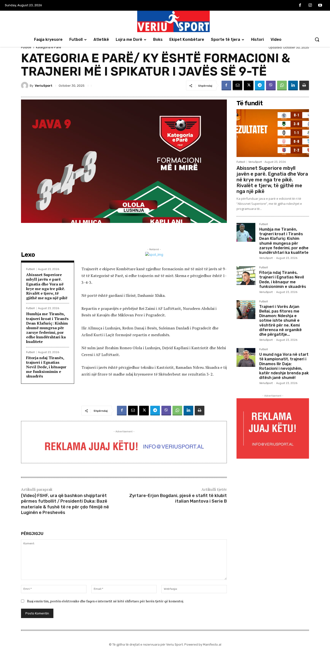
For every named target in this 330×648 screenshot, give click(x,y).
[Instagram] (310, 5)
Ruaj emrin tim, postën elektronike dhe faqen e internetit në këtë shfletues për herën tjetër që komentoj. (105, 601)
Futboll (26, 47)
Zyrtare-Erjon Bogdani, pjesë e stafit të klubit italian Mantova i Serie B (178, 498)
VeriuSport (43, 85)
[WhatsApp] (282, 85)
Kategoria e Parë (48, 47)
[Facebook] (300, 5)
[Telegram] (260, 85)
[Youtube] (320, 5)
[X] (248, 85)
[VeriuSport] (25, 85)
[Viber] (271, 85)
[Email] (237, 85)
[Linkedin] (293, 85)
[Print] (304, 85)
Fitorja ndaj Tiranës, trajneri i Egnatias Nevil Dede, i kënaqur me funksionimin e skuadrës (46, 367)
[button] (317, 39)
